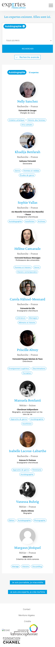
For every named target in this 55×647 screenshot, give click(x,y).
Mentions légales (27, 615)
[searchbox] (27, 33)
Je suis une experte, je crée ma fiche (27, 592)
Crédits (27, 621)
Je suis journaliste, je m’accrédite (27, 582)
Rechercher (27, 49)
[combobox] (27, 30)
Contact (26, 609)
